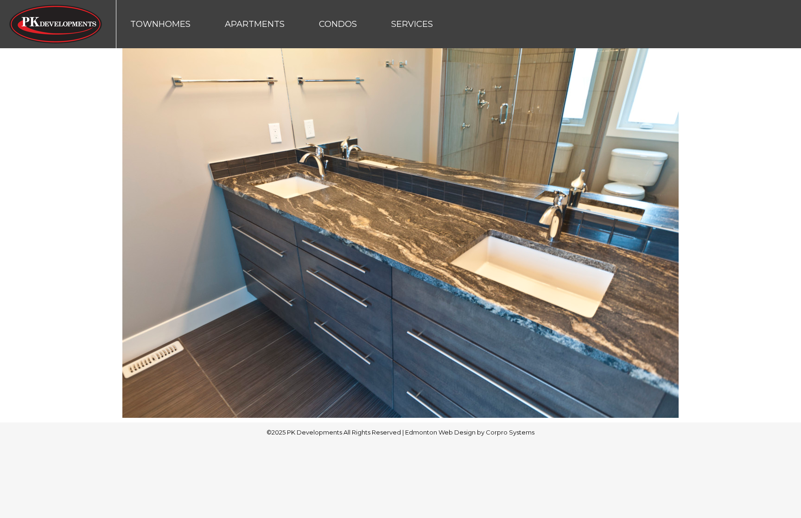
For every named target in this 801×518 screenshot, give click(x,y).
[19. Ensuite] (400, 233)
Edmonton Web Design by (445, 432)
